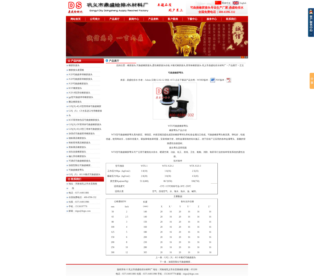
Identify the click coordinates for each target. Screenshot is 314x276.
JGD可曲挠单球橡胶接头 (80, 74)
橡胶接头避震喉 (76, 70)
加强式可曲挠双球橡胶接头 (82, 133)
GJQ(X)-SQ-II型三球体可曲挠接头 (85, 129)
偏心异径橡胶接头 (77, 156)
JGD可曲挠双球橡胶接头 (80, 79)
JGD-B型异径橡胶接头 (79, 92)
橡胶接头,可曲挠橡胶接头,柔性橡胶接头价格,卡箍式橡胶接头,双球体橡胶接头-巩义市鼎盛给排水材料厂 (176, 65)
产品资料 (153, 19)
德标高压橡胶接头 (77, 138)
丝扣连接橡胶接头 (77, 151)
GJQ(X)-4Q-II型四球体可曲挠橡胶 (85, 106)
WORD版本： (203, 80)
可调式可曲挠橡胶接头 (79, 161)
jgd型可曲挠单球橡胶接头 (81, 97)
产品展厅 (114, 19)
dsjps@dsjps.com (82, 211)
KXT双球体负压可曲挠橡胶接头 (84, 120)
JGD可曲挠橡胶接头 (78, 83)
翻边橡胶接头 (75, 101)
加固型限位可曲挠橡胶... (80, 165)
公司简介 (95, 19)
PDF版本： (221, 80)
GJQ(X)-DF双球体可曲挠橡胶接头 (85, 124)
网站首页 (76, 19)
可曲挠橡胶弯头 (76, 170)
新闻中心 (134, 19)
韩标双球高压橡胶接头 (79, 142)
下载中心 (192, 19)
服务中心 (212, 19)
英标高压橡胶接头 (77, 147)
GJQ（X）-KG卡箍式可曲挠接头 (84, 174)
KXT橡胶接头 (75, 88)
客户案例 (173, 19)
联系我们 (231, 19)
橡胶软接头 (74, 65)
